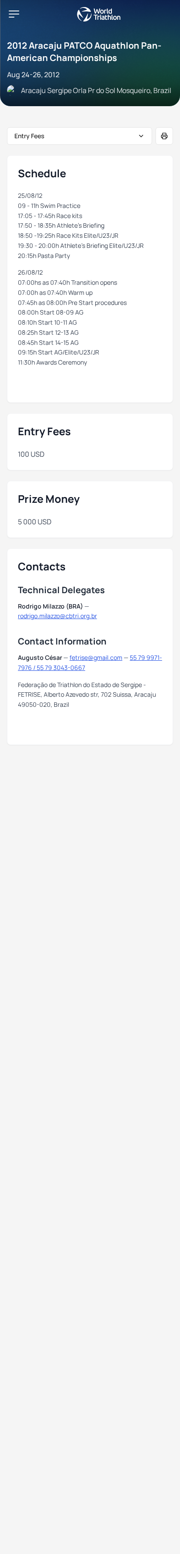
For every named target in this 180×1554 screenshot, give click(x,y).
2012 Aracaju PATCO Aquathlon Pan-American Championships (84, 51)
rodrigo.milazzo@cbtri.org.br (57, 616)
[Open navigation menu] (14, 14)
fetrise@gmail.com (95, 657)
